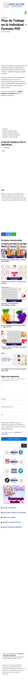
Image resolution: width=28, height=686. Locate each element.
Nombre (3, 399)
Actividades (4, 17)
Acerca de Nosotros (9, 508)
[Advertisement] (14, 49)
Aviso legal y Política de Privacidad (14, 512)
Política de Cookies (9, 517)
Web (2, 414)
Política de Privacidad (7, 429)
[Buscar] (24, 446)
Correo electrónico (7, 406)
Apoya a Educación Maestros (12, 527)
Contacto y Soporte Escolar (12, 522)
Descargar (7, 147)
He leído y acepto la (11, 433)
